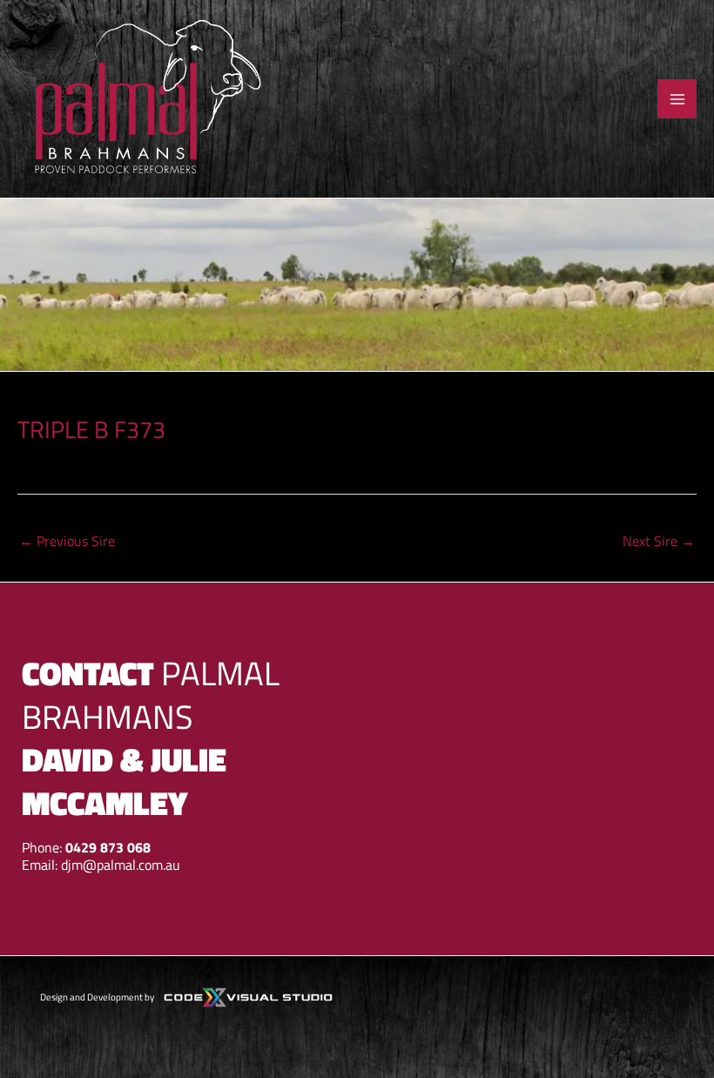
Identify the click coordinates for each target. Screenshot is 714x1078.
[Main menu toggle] (677, 98)
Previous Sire (67, 540)
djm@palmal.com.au (120, 864)
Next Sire (659, 540)
